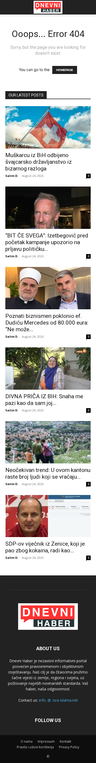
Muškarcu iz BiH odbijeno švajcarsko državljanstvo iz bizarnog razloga (38, 162)
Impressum (46, 741)
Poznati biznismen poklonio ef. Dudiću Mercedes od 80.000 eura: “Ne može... (46, 323)
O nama (27, 741)
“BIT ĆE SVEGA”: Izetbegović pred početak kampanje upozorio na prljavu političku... (46, 242)
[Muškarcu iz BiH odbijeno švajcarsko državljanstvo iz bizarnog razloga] (48, 127)
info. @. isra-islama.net (58, 700)
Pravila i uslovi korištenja (35, 747)
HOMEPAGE (64, 70)
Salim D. (11, 176)
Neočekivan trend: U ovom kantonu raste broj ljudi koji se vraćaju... (47, 473)
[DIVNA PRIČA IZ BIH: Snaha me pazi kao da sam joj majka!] (48, 368)
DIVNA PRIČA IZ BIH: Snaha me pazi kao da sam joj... (44, 399)
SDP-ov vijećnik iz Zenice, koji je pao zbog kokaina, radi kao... (45, 547)
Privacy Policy (69, 747)
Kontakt (65, 741)
